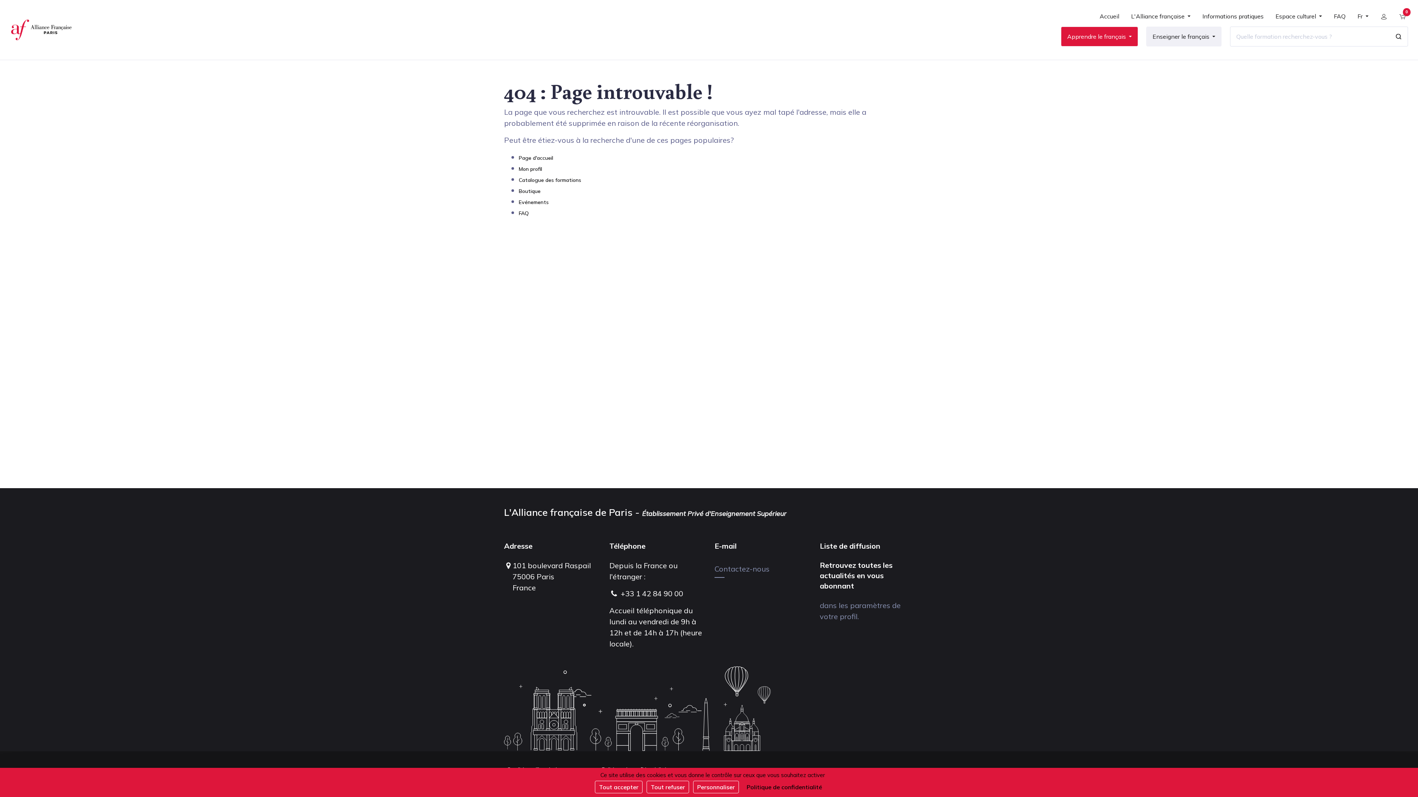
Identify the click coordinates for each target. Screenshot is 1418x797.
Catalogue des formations (550, 180)
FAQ (524, 213)
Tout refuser (668, 787)
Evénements (534, 202)
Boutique (530, 191)
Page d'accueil (536, 158)
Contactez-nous (742, 568)
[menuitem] (1109, 19)
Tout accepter (618, 787)
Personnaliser (716, 787)
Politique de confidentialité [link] (784, 787)
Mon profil (530, 169)
